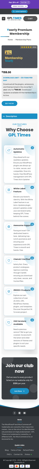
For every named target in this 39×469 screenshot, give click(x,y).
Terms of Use (16, 450)
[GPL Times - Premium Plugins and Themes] (14, 18)
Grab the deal (18, 6)
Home (10, 39)
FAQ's (9, 454)
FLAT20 (24, 2)
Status (27, 454)
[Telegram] (19, 413)
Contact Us (18, 454)
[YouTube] (24, 413)
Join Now (18, 391)
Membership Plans (23, 39)
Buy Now (9, 103)
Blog (7, 450)
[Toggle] (4, 116)
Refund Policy (28, 450)
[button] (3, 18)
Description (11, 116)
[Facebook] (14, 413)
